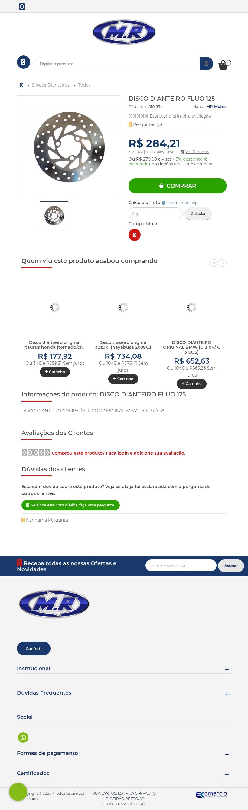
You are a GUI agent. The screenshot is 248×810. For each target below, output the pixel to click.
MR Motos (216, 106)
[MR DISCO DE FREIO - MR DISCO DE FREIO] (22, 8)
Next (223, 266)
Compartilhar (143, 223)
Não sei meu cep (181, 202)
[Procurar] (206, 63)
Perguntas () (147, 124)
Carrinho (56, 372)
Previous (214, 266)
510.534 (155, 106)
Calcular (198, 213)
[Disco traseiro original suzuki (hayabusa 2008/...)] (123, 307)
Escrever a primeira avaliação (180, 116)
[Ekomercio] (211, 794)
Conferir (34, 648)
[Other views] (21, 217)
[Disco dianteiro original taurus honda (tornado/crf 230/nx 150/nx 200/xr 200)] (55, 307)
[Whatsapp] (23, 737)
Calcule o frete (163, 202)
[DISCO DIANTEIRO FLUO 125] (54, 215)
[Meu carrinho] (226, 68)
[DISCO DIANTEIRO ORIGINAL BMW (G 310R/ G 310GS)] (191, 307)
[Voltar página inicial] (22, 85)
